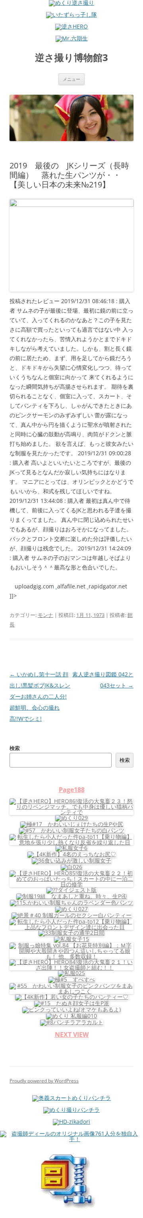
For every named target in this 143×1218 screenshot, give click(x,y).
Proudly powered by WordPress (44, 1080)
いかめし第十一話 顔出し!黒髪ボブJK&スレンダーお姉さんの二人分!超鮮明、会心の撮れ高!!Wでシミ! (40, 696)
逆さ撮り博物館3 (71, 58)
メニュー (71, 79)
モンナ (45, 615)
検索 (15, 748)
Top (134, 1207)
